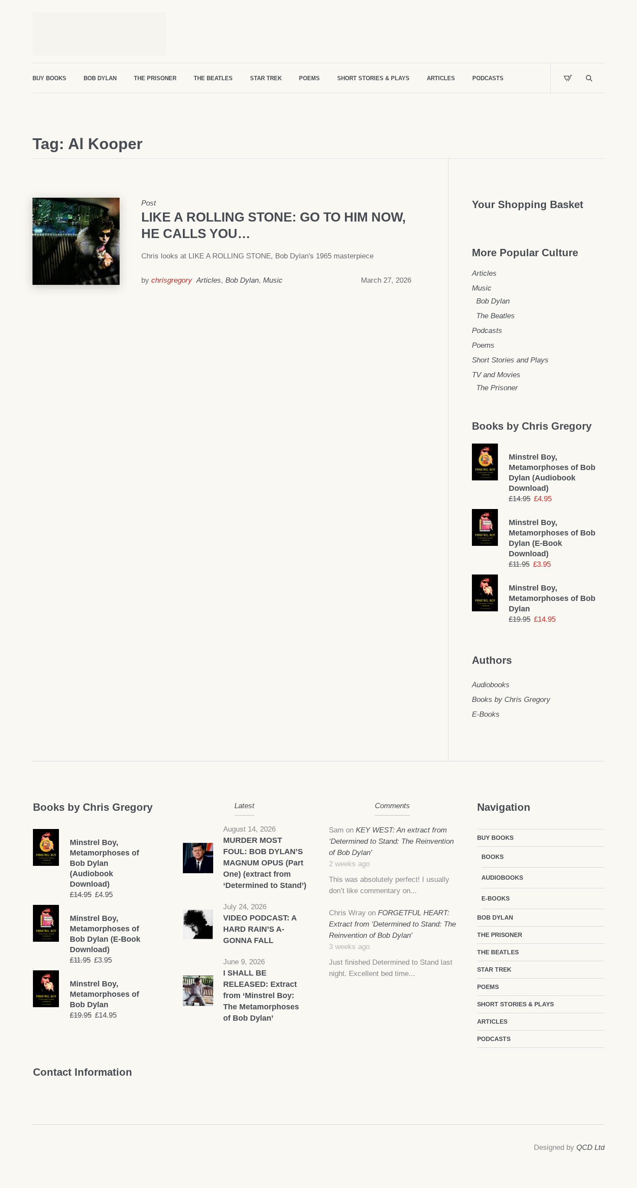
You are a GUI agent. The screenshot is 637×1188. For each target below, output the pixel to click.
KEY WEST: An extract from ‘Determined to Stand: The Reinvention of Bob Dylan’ (391, 841)
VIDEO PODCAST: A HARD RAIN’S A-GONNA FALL (259, 929)
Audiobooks (491, 685)
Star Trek (494, 969)
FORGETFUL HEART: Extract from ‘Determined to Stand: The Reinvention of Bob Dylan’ (392, 924)
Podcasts (487, 330)
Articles (208, 280)
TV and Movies (496, 375)
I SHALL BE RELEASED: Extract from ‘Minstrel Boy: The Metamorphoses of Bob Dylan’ (261, 995)
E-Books (486, 714)
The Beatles (495, 316)
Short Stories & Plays (515, 1004)
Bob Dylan (242, 280)
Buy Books (495, 837)
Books (492, 856)
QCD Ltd (590, 1147)
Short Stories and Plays (510, 360)
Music (273, 280)
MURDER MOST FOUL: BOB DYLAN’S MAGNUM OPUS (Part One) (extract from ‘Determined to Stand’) (264, 863)
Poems (483, 345)
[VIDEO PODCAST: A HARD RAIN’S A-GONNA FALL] (198, 924)
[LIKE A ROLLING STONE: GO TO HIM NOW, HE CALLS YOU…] (76, 241)
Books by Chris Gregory (511, 699)
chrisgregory (171, 280)
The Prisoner (497, 388)
